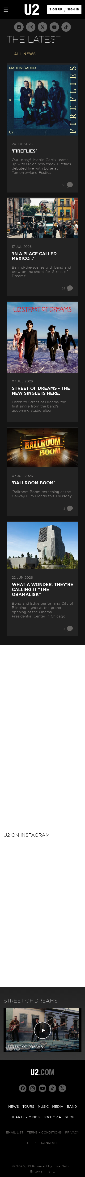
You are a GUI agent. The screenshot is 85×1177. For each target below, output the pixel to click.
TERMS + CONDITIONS (44, 1132)
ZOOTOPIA (52, 1117)
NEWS (13, 1106)
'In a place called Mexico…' (34, 256)
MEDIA (57, 1106)
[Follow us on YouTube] (54, 27)
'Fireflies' (24, 151)
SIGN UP (56, 10)
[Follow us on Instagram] (30, 27)
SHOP (69, 1117)
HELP (31, 1143)
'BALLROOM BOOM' (33, 483)
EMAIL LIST (14, 1132)
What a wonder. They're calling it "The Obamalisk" (42, 590)
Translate (48, 1143)
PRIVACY (72, 1132)
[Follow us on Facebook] (19, 27)
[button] (6, 9)
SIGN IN (74, 10)
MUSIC (43, 1106)
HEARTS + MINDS (25, 1117)
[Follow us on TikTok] (66, 27)
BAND (72, 1106)
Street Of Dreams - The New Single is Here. (41, 391)
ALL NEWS (25, 54)
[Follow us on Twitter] (42, 27)
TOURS (28, 1106)
